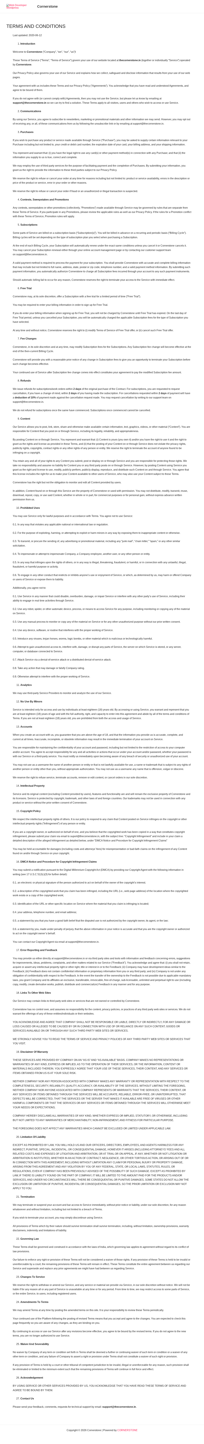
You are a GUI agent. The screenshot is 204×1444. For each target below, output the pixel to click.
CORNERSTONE (127, 1430)
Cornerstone (47, 6)
